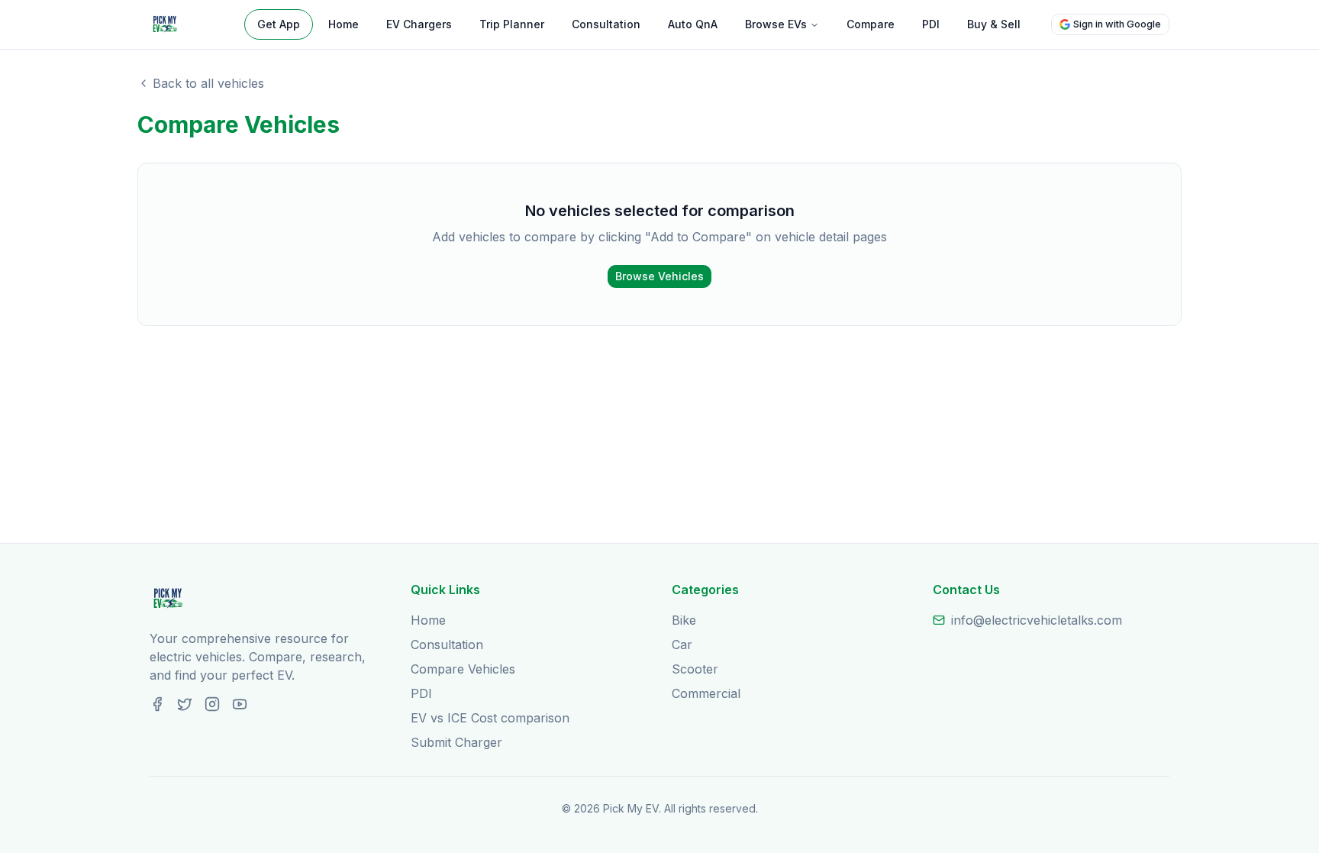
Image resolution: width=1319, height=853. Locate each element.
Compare (871, 24)
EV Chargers (419, 24)
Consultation (606, 24)
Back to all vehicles (208, 83)
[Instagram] (212, 704)
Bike (684, 620)
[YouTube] (239, 704)
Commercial (706, 693)
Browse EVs (776, 24)
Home (343, 24)
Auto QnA (693, 24)
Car (682, 644)
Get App (278, 24)
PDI (931, 24)
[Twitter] (184, 704)
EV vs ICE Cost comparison (490, 717)
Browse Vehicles (659, 276)
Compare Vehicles (463, 669)
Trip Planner (511, 24)
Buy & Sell (994, 24)
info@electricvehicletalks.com (1036, 620)
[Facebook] (157, 704)
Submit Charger (456, 742)
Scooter (695, 669)
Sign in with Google (1117, 24)
